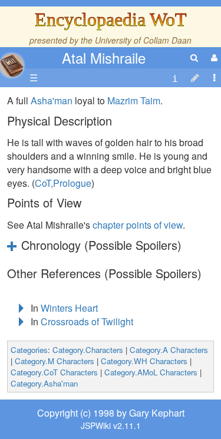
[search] (194, 57)
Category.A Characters (169, 349)
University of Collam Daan (143, 40)
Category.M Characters (54, 361)
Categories (29, 349)
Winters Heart (69, 308)
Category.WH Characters (144, 361)
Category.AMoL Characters (150, 372)
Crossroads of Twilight (87, 321)
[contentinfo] (175, 78)
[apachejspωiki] (12, 62)
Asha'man (51, 100)
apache (12, 65)
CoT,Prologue (63, 183)
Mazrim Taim (133, 100)
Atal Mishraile (104, 57)
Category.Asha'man (44, 383)
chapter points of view (138, 225)
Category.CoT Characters (54, 372)
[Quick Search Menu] (194, 57)
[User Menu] (212, 57)
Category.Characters (87, 349)
